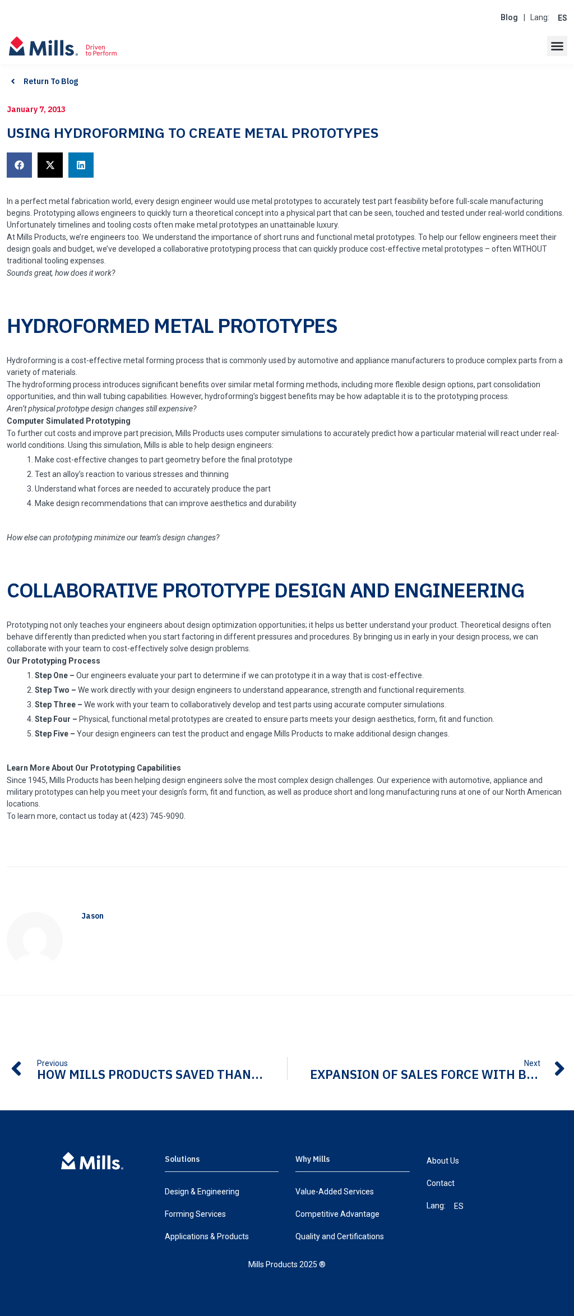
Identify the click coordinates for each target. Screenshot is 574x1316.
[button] (557, 46)
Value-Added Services (334, 1191)
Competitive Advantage (337, 1214)
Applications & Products (207, 1236)
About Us (443, 1160)
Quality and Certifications (339, 1236)
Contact (441, 1183)
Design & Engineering (202, 1191)
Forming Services (195, 1214)
